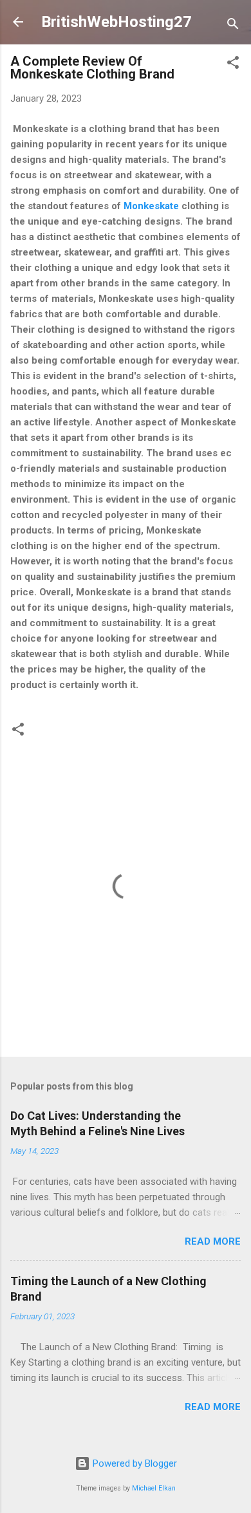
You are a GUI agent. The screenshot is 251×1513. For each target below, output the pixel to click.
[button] (233, 65)
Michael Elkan (154, 1488)
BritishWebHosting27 (116, 22)
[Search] (233, 26)
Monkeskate (151, 206)
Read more (213, 1241)
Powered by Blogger (133, 1463)
